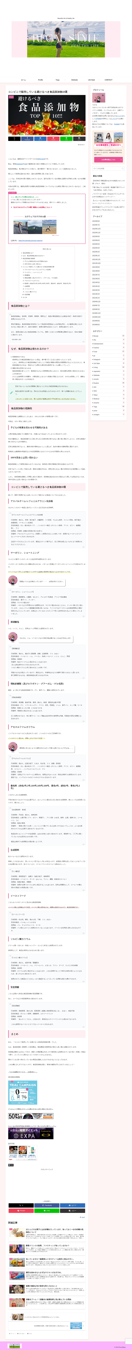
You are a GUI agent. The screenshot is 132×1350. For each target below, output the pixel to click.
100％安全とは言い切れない (33, 264)
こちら (114, 118)
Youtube (117, 124)
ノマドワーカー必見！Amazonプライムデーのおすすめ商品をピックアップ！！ (108, 195)
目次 (44, 249)
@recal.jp (41, 159)
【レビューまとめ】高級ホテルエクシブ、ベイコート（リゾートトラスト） (108, 202)
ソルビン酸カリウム (31, 291)
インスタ (120, 116)
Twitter (99, 118)
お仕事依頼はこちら (108, 159)
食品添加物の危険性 (29, 258)
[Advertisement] (47, 151)
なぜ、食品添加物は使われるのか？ (34, 255)
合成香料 (27, 286)
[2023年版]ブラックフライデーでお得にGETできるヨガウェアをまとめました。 (108, 208)
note (25, 164)
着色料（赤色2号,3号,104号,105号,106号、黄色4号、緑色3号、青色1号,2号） (48, 283)
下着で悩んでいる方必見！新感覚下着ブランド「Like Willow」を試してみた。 (108, 189)
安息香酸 (27, 294)
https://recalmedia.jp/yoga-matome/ (31, 240)
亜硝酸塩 (27, 275)
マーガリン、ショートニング (33, 272)
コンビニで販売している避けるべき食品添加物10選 (38, 267)
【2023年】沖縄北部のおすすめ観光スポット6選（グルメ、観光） (108, 182)
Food (11, 1165)
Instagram (19, 164)
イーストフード (29, 289)
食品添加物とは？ (28, 253)
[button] (79, 139)
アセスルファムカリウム (32, 280)
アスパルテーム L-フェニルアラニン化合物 (38, 269)
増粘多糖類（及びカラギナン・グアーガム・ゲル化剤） (41, 278)
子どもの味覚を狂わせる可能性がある (36, 261)
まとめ (25, 297)
